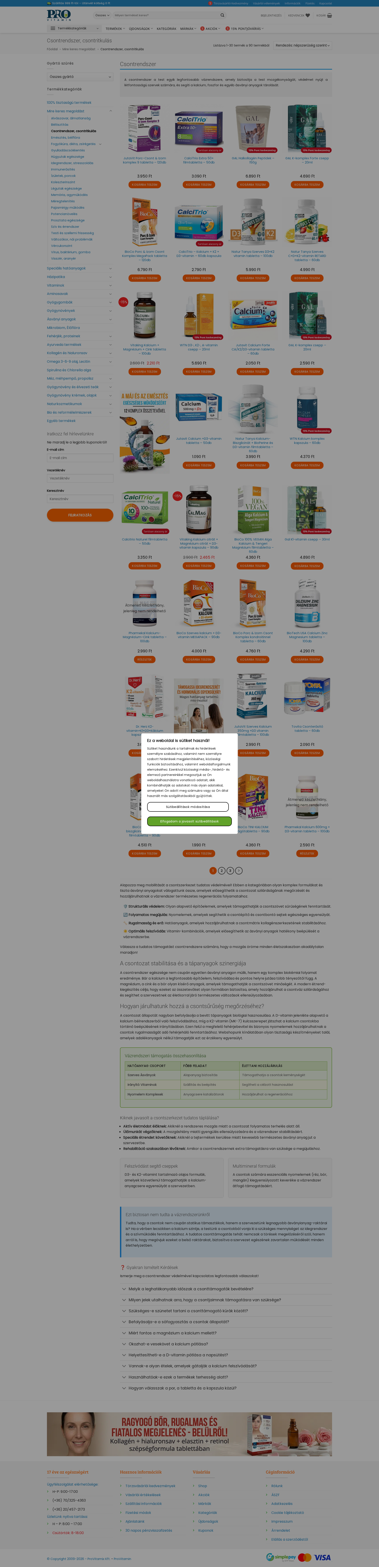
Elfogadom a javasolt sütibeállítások (189, 821)
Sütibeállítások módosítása (188, 807)
